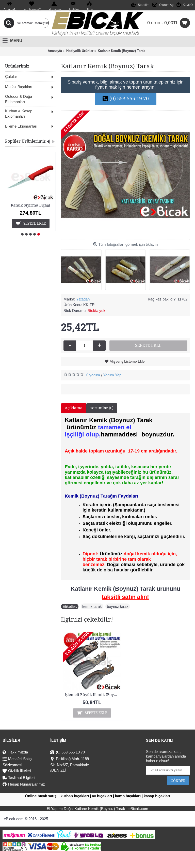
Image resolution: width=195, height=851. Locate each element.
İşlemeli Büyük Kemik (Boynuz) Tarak (93, 694)
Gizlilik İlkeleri (19, 771)
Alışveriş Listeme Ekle (127, 361)
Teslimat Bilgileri (21, 777)
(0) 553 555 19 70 (129, 98)
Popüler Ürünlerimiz (25, 141)
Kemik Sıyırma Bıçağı (30, 205)
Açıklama (74, 408)
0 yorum (93, 375)
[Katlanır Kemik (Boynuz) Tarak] (125, 175)
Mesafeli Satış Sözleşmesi (17, 762)
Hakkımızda (18, 752)
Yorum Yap (112, 375)
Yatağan (83, 299)
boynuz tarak (117, 606)
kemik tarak (92, 606)
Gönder (178, 781)
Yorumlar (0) (101, 408)
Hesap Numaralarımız (26, 784)
